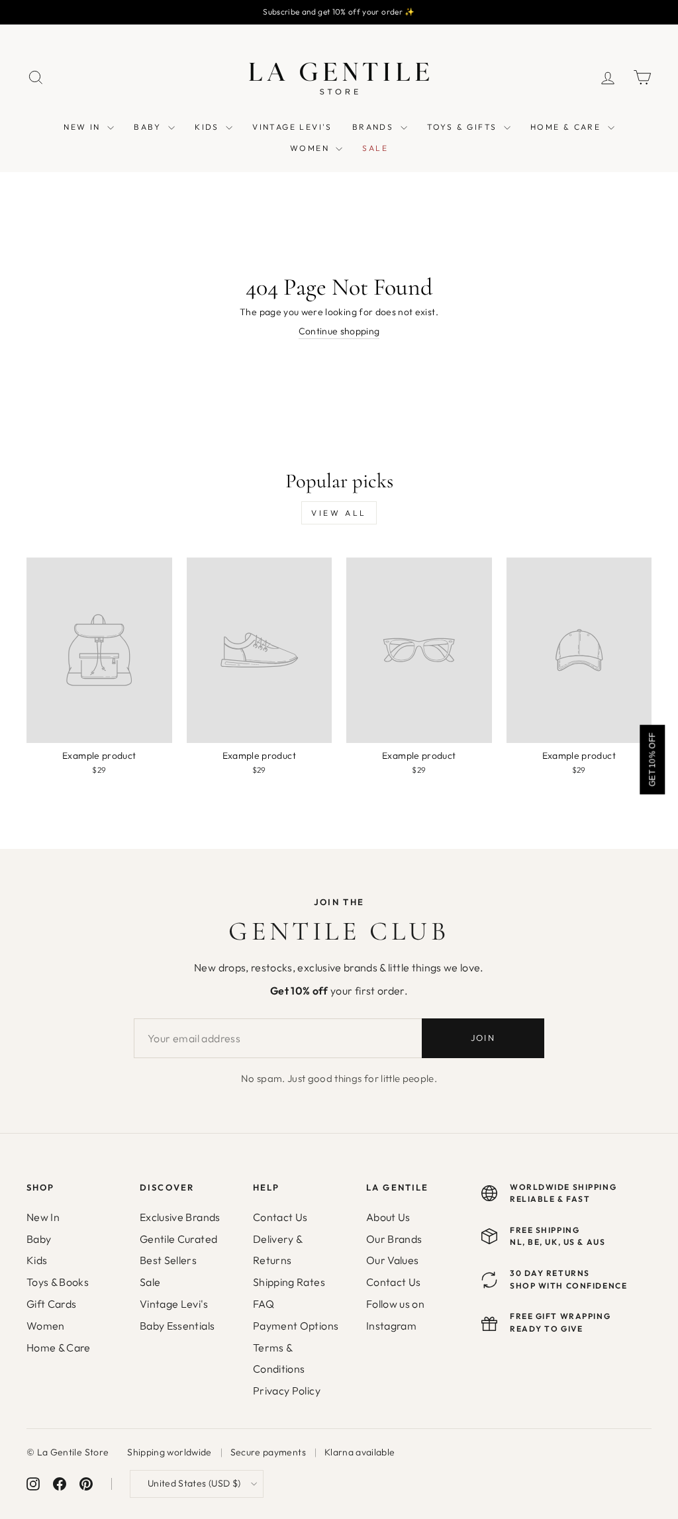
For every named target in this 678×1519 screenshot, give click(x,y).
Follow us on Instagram (395, 1314)
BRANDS (374, 127)
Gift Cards (51, 1303)
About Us (388, 1217)
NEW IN (84, 127)
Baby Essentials (177, 1325)
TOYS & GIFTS (464, 127)
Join (483, 1037)
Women (45, 1325)
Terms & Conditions (279, 1358)
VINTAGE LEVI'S (292, 127)
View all (339, 513)
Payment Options (295, 1325)
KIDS (208, 127)
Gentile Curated (178, 1239)
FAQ (263, 1303)
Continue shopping (339, 331)
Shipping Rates (289, 1282)
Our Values (392, 1260)
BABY (149, 127)
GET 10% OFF (652, 759)
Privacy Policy (286, 1390)
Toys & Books (57, 1282)
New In (43, 1217)
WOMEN (311, 148)
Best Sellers (168, 1260)
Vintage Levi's (174, 1303)
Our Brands (394, 1239)
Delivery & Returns (278, 1249)
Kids (36, 1260)
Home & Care (58, 1347)
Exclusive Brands (180, 1217)
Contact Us (280, 1217)
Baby (38, 1239)
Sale (150, 1282)
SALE (375, 148)
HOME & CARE (567, 127)
